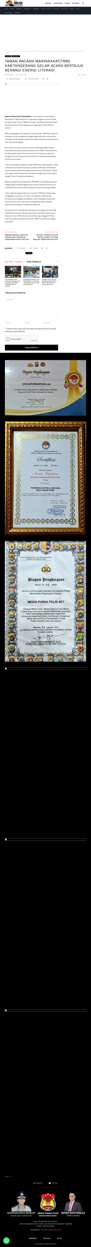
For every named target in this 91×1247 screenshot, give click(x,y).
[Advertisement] (45, 31)
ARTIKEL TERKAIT (14, 262)
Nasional (72, 8)
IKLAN (59, 1238)
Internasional (56, 8)
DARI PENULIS (34, 262)
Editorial (12, 8)
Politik (77, 8)
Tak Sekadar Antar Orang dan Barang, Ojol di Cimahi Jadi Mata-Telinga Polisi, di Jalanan (12, 283)
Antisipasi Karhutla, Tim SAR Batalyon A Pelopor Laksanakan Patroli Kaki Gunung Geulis (31, 282)
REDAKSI (46, 1238)
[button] (83, 3)
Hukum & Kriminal (45, 8)
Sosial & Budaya (8, 12)
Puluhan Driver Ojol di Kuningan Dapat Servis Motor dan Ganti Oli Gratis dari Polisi (49, 282)
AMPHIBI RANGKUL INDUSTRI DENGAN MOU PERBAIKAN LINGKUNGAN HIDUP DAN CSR (17, 237)
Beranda (48, 3)
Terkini (67, 3)
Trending (75, 3)
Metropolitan (36, 8)
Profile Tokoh (17, 12)
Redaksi (11, 75)
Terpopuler (57, 3)
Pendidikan (19, 8)
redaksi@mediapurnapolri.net (50, 1230)
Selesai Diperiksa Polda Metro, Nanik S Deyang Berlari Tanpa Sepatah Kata (45, 237)
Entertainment (27, 8)
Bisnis (6, 8)
